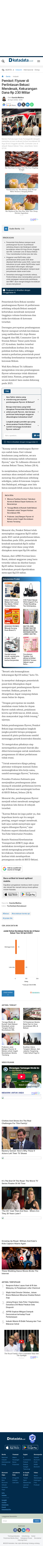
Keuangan (15, 1460)
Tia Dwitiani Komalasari (16, 906)
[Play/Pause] (6, 229)
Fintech (25, 1462)
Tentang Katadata (14, 1536)
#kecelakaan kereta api (21, 914)
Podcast (36, 1485)
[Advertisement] (21, 1406)
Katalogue (37, 1480)
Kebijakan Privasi (26, 1538)
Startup (25, 1464)
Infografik (15, 1478)
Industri (19, 70)
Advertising (25, 1536)
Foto (35, 1482)
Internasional (28, 70)
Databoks (5, 1505)
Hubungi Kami (22, 1540)
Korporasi (15, 1464)
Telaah (25, 1478)
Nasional (5, 1457)
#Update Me (7, 918)
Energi (37, 70)
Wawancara (27, 1482)
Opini (25, 1480)
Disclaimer (37, 1538)
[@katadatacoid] (28, 1530)
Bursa (14, 1462)
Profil (35, 1462)
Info (3, 1493)
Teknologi (26, 1469)
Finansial (15, 1454)
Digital (25, 1454)
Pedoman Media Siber (11, 1538)
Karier (33, 1536)
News (36, 1475)
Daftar (37, 1521)
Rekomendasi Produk (11, 579)
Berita (8, 76)
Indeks (4, 1495)
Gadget (25, 1467)
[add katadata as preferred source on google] (21, 868)
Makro (14, 1457)
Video (36, 1472)
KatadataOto (6, 1509)
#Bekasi (6, 914)
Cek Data (15, 1482)
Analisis (15, 1480)
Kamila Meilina (18, 97)
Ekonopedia (38, 1454)
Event (4, 1507)
